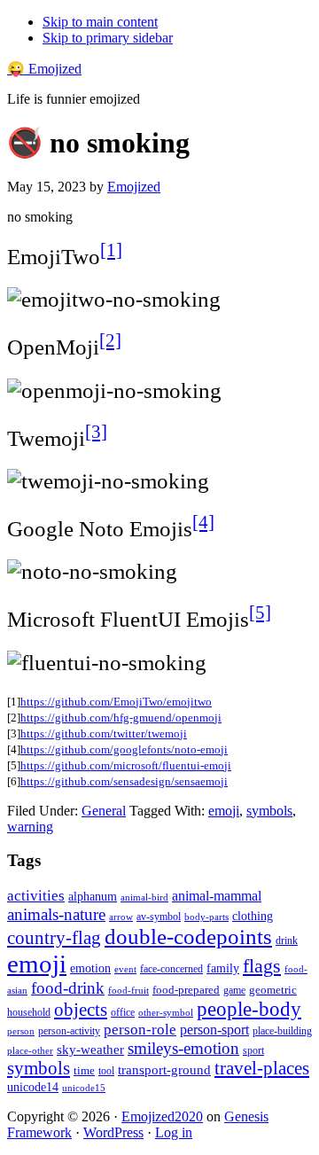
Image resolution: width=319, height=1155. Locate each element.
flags (262, 966)
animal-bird (144, 897)
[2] (110, 340)
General (104, 810)
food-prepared (186, 989)
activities (36, 895)
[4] (203, 522)
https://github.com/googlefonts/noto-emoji (124, 749)
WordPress (113, 1132)
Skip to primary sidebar (108, 37)
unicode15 (83, 1087)
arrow (121, 916)
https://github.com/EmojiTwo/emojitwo (116, 701)
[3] (96, 431)
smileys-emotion (183, 1048)
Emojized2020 (162, 1116)
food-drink (68, 988)
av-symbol (158, 916)
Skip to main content (100, 21)
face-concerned (171, 969)
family (222, 968)
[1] (111, 250)
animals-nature (56, 914)
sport (253, 1050)
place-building (282, 1031)
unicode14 (32, 1087)
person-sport (214, 1029)
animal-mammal (216, 895)
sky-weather (90, 1049)
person (21, 1031)
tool (106, 1071)
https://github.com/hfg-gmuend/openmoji (121, 717)
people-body (249, 1009)
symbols (269, 810)
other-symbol (165, 1012)
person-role (140, 1029)
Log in (173, 1132)
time (84, 1070)
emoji (223, 810)
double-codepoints (188, 936)
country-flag (54, 937)
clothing (252, 916)
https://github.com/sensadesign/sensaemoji (124, 781)
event (125, 969)
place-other (30, 1051)
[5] (260, 612)
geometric (273, 989)
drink (287, 941)
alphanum (92, 896)
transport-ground (164, 1070)
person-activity (69, 1031)
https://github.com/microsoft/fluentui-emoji (125, 765)
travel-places (261, 1068)
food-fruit (128, 990)
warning (30, 826)
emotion (90, 968)
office (123, 1012)
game (234, 990)
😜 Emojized (44, 68)
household (29, 1012)
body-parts (206, 916)
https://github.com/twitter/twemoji (103, 733)
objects (80, 1009)
